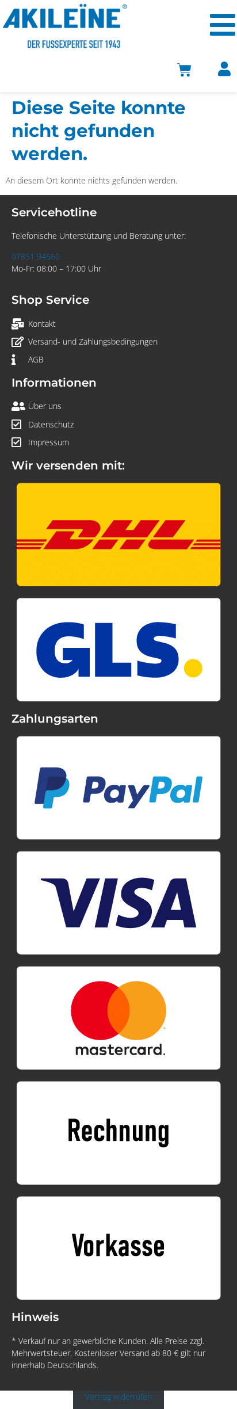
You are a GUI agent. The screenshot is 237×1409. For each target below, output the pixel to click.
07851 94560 (36, 256)
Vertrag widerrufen (118, 1396)
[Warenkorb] (184, 70)
